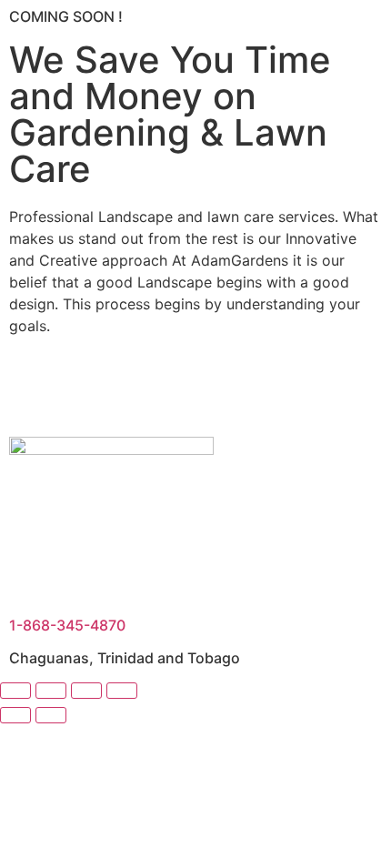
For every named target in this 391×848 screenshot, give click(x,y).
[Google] (182, 390)
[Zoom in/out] (15, 690)
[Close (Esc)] (121, 690)
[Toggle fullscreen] (50, 690)
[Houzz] (132, 390)
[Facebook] (32, 390)
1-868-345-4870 (67, 625)
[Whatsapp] (232, 390)
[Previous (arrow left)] (15, 715)
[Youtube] (82, 390)
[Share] (86, 690)
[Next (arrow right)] (50, 715)
